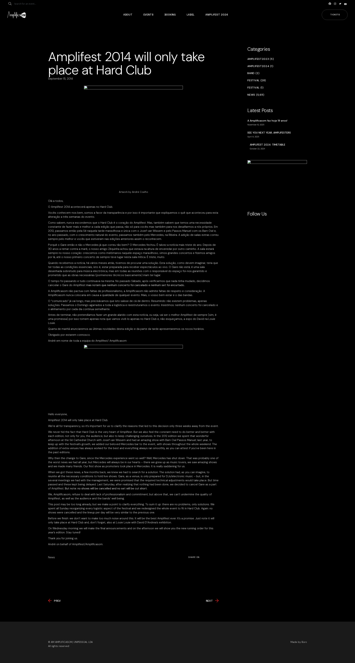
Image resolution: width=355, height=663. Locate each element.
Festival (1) (255, 87)
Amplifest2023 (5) (260, 59)
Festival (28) (256, 80)
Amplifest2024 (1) (260, 66)
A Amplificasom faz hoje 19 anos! (267, 120)
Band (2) (253, 73)
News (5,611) (255, 94)
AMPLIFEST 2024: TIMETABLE (267, 144)
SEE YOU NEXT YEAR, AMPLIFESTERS (269, 132)
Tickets (335, 14)
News (51, 557)
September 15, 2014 (60, 79)
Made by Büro (298, 642)
